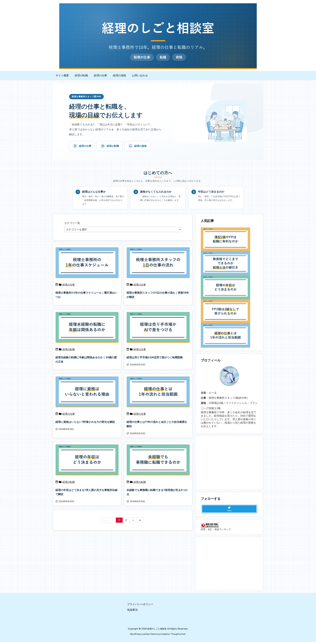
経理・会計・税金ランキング (216, 529)
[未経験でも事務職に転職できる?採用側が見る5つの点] (158, 459)
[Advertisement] (229, 462)
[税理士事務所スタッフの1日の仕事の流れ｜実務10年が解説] (158, 262)
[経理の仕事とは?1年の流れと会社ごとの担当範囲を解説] (158, 391)
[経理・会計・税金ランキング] (210, 524)
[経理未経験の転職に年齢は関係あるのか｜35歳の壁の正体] (87, 327)
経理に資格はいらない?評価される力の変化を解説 (85, 421)
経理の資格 (140, 145)
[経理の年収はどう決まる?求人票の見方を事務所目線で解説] (87, 459)
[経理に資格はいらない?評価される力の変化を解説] (87, 391)
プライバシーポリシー (140, 604)
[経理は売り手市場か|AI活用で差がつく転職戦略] (158, 327)
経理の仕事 (85, 145)
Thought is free (178, 634)
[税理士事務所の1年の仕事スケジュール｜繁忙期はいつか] (87, 262)
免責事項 (132, 609)
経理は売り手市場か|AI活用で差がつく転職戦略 (155, 357)
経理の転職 (113, 145)
